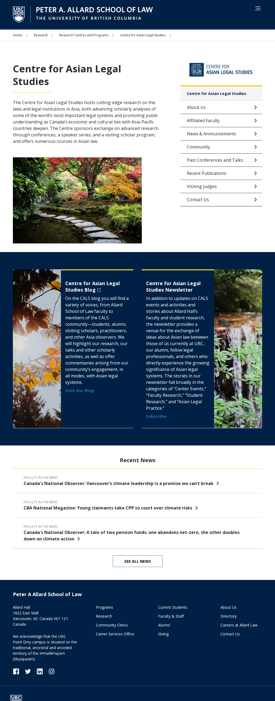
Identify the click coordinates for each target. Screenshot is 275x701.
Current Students (172, 607)
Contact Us (198, 200)
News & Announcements (211, 134)
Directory (228, 616)
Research (41, 35)
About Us (196, 107)
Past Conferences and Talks (215, 160)
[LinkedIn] (42, 671)
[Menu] (258, 8)
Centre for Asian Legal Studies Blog (92, 286)
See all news (137, 561)
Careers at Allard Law (239, 625)
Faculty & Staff (171, 616)
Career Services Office (115, 633)
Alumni (164, 625)
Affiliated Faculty (203, 120)
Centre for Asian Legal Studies (143, 35)
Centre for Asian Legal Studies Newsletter (173, 286)
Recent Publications (206, 173)
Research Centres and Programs (84, 35)
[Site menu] (256, 9)
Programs (104, 607)
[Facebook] (19, 671)
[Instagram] (51, 671)
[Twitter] (31, 671)
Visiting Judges (202, 186)
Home (18, 35)
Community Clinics (112, 625)
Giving (163, 633)
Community (198, 147)
